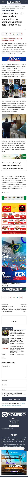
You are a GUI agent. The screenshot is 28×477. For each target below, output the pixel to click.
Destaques (11, 6)
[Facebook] (3, 34)
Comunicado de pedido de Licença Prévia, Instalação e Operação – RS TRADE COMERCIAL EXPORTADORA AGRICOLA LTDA (17, 349)
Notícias (6, 6)
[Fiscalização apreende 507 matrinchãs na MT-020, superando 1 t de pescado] (5, 340)
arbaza (7, 283)
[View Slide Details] (14, 59)
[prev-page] (3, 358)
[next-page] (5, 358)
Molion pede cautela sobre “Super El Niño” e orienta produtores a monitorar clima (17, 332)
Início (3, 6)
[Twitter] (6, 34)
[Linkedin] (17, 34)
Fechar (25, 448)
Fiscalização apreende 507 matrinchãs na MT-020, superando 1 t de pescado (16, 340)
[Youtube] (17, 422)
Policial (12, 10)
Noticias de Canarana (15, 283)
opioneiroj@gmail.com (7, 428)
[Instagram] (14, 422)
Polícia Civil (4, 285)
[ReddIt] (21, 34)
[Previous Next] (14, 462)
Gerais (3, 354)
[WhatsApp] (13, 34)
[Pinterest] (10, 34)
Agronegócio (4, 335)
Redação (5, 30)
